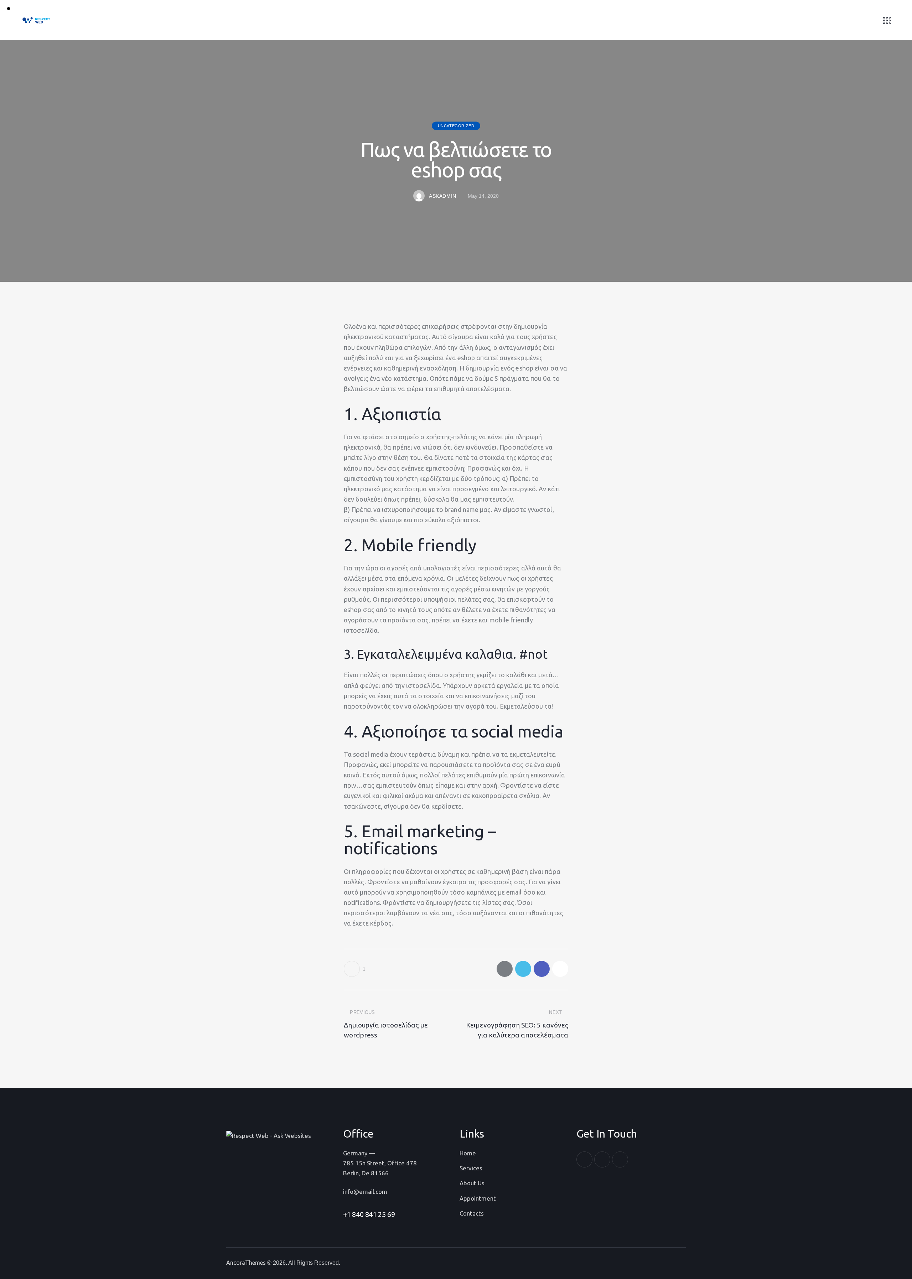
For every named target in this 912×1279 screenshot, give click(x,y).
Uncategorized (456, 126)
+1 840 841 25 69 (369, 1214)
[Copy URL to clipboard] (560, 969)
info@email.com (365, 1191)
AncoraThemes (246, 1262)
